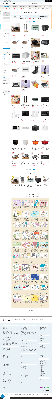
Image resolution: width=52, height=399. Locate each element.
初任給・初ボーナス (23, 351)
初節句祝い (22, 349)
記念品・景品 (26, 350)
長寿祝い (32, 349)
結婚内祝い (23, 343)
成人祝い (29, 349)
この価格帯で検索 (6, 48)
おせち (22, 8)
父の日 (27, 346)
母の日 (25, 346)
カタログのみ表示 (46, 16)
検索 (48, 6)
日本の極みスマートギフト (9, 8)
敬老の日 (25, 8)
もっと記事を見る (30, 310)
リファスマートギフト (17, 8)
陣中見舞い (34, 350)
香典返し (34, 343)
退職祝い (22, 350)
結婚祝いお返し (42, 8)
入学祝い (26, 349)
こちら (42, 18)
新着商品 (39, 8)
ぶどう (27, 8)
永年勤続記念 (30, 350)
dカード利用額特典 (35, 8)
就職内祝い (26, 345)
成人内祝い (22, 345)
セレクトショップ (46, 8)
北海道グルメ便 (30, 8)
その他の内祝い (30, 345)
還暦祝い (35, 349)
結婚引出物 (27, 343)
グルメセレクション (23, 331)
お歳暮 (22, 346)
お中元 (34, 345)
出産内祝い (30, 343)
